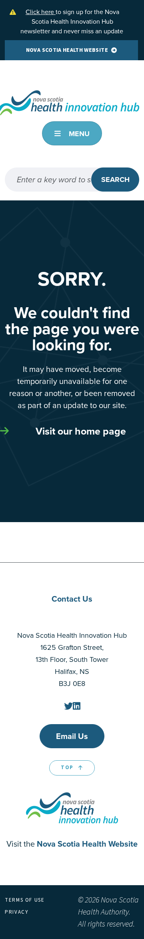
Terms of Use (25, 900)
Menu (78, 134)
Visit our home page (81, 431)
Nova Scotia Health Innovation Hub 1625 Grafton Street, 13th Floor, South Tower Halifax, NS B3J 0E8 (72, 659)
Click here (41, 11)
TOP (67, 767)
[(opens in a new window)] (68, 706)
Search (115, 179)
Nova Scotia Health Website (67, 50)
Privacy (16, 912)
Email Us (72, 736)
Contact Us (72, 599)
